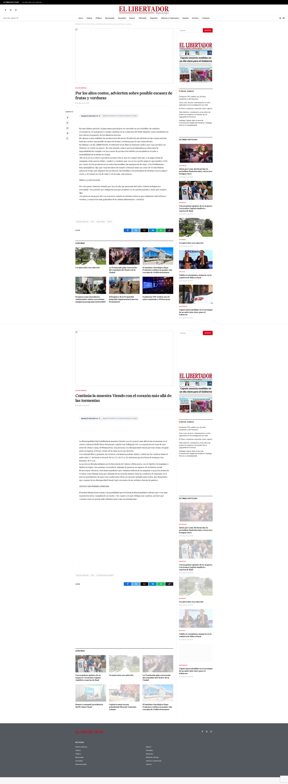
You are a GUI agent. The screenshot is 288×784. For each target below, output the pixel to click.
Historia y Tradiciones (170, 18)
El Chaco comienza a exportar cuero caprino (195, 108)
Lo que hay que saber (105, 575)
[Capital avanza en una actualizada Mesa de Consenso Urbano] (124, 693)
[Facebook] (67, 118)
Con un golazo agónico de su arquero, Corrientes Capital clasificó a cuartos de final (196, 208)
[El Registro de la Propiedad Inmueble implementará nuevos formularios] (124, 285)
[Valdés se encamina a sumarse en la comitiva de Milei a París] (196, 259)
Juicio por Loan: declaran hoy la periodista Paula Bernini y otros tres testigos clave (195, 171)
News (110, 221)
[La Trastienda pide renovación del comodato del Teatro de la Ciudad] (124, 256)
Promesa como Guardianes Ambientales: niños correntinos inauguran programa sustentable (90, 299)
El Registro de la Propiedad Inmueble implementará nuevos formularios (123, 299)
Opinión (185, 18)
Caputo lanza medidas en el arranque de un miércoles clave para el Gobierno (196, 312)
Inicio (81, 18)
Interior (132, 18)
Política (99, 18)
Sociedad (122, 18)
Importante (101, 221)
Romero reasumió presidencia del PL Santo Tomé (89, 705)
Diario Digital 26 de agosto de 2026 (35, 2)
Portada (78, 24)
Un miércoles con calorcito (87, 267)
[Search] (280, 18)
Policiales (142, 18)
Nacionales (109, 18)
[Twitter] (67, 123)
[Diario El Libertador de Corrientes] (144, 10)
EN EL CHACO (187, 91)
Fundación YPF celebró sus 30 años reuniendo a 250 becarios (156, 298)
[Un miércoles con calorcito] (90, 256)
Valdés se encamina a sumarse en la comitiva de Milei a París (195, 276)
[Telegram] (67, 133)
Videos (89, 18)
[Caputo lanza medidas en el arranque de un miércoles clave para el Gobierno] (196, 294)
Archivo (195, 18)
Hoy (92, 221)
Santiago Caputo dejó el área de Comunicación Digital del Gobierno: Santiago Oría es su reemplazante (195, 122)
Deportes (154, 18)
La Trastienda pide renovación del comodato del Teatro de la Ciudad (123, 270)
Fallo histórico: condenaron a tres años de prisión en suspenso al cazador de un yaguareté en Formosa (194, 114)
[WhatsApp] (67, 138)
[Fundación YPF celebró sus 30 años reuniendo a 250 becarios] (158, 285)
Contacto (205, 18)
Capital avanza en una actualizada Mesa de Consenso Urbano (122, 707)
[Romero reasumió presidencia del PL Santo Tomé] (90, 693)
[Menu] (284, 18)
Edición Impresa (81, 88)
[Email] (67, 128)
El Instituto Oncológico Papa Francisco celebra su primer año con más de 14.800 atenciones (157, 270)
